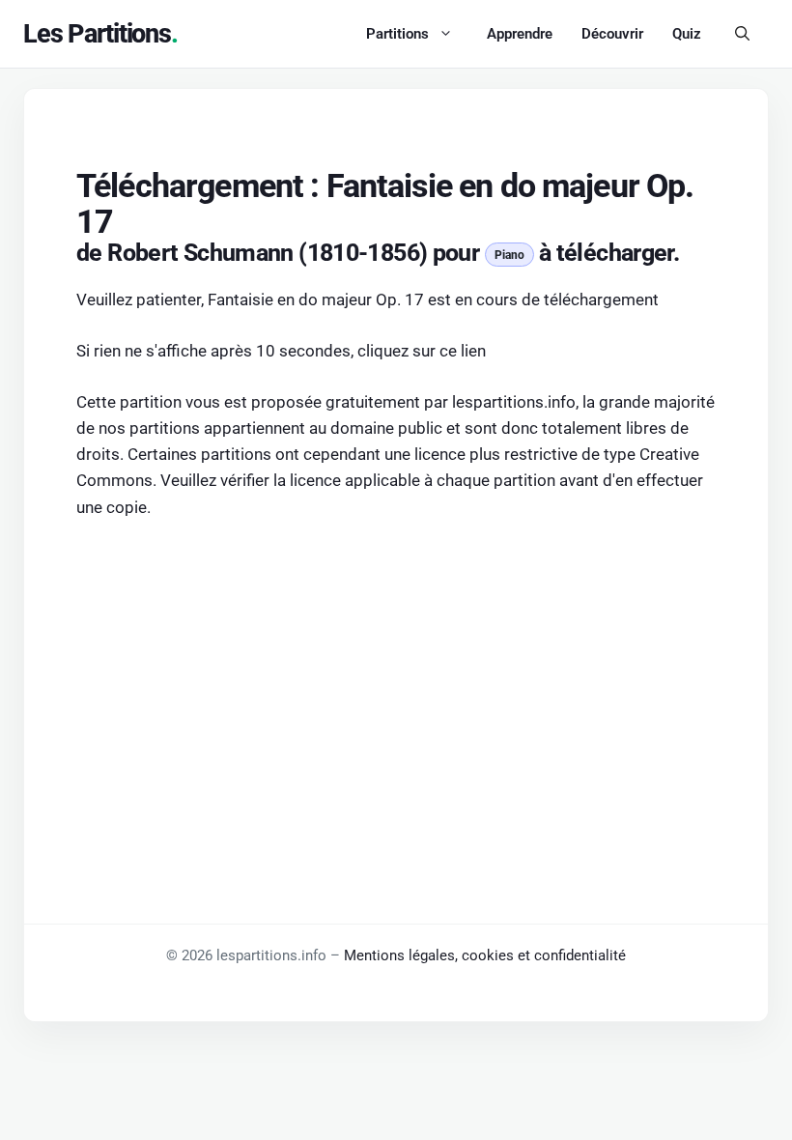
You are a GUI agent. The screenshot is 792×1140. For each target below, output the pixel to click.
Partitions (397, 34)
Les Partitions (97, 33)
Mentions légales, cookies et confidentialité (485, 955)
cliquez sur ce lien (421, 350)
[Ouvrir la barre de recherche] (742, 34)
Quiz (686, 34)
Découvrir (612, 34)
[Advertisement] (396, 680)
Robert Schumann (200, 253)
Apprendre (519, 34)
